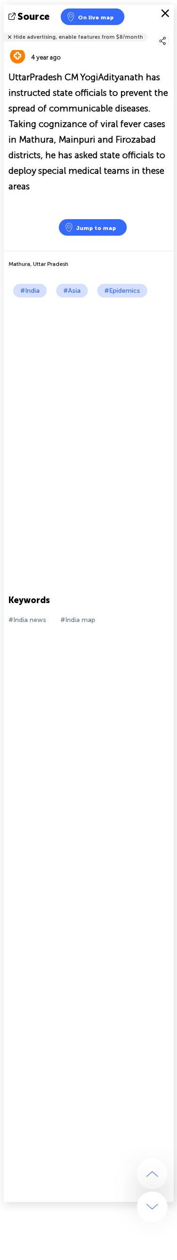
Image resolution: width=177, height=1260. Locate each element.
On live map (96, 17)
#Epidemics (122, 291)
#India (30, 291)
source (33, 16)
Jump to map (96, 228)
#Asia (72, 291)
